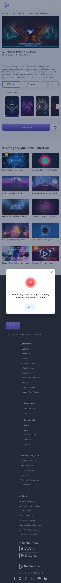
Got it (30, 307)
